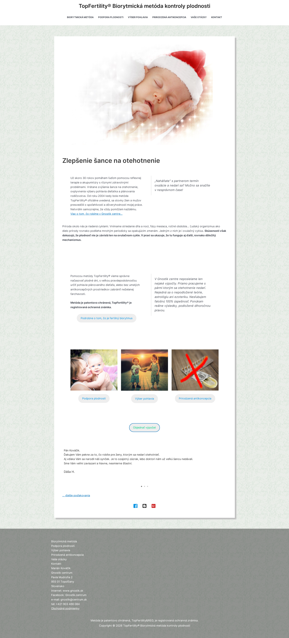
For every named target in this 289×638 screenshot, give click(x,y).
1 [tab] (141, 486)
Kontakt (216, 17)
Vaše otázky (199, 17)
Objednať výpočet (144, 427)
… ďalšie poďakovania (76, 495)
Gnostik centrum (61, 572)
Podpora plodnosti (110, 17)
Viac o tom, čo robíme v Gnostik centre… (96, 213)
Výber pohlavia (138, 17)
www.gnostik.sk (73, 590)
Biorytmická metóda (80, 17)
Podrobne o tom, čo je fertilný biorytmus (106, 318)
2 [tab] (144, 486)
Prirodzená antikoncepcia (169, 17)
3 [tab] (147, 486)
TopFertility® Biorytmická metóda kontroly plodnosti (144, 6)
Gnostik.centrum (76, 595)
